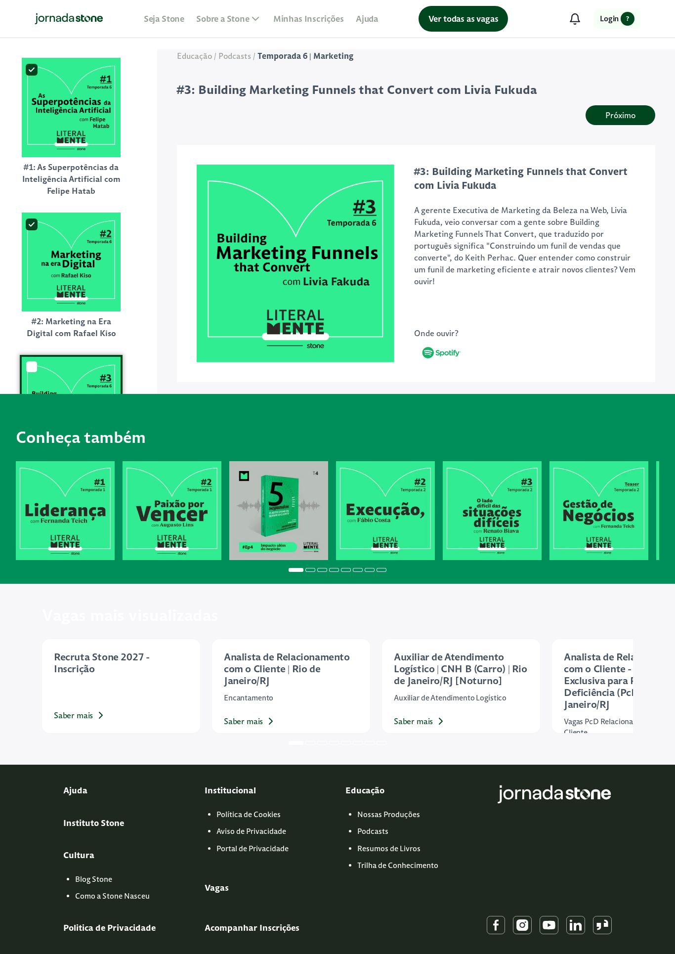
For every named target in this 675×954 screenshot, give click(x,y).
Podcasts (234, 56)
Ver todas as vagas (463, 18)
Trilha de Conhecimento (397, 865)
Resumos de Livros (389, 848)
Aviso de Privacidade (251, 831)
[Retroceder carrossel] (27, 510)
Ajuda (367, 18)
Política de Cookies (248, 814)
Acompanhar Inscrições (252, 927)
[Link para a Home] (69, 19)
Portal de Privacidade (252, 848)
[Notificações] (574, 18)
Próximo (620, 115)
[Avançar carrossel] (647, 510)
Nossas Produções (388, 814)
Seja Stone (164, 18)
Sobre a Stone (223, 18)
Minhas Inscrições (308, 18)
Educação (194, 56)
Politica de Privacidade (109, 927)
